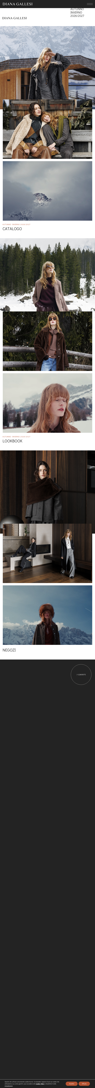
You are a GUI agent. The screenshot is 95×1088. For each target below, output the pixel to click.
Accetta (71, 1084)
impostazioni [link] (9, 1086)
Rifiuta (84, 1084)
